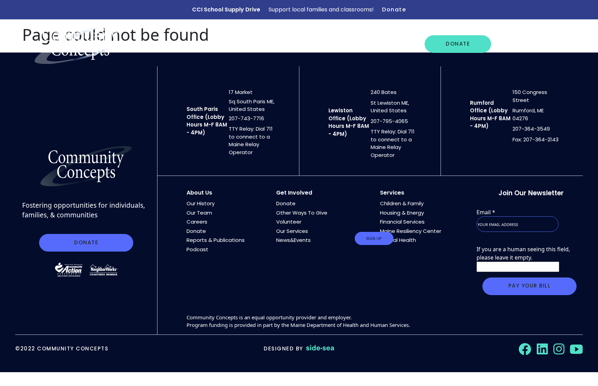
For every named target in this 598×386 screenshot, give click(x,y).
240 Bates (384, 92)
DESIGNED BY (283, 348)
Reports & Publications (216, 240)
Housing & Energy (402, 212)
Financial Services (402, 221)
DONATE (458, 43)
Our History (201, 203)
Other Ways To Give (301, 212)
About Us (193, 43)
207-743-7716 (246, 118)
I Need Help (396, 43)
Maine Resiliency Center (410, 231)
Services (392, 193)
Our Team (199, 212)
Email (486, 212)
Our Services (242, 43)
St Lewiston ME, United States (390, 106)
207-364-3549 (531, 128)
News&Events (293, 240)
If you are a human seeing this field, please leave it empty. (523, 253)
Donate (394, 9)
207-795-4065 (389, 121)
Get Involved (523, 43)
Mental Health (398, 240)
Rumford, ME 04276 (528, 114)
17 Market (241, 92)
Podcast (197, 249)
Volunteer (288, 221)
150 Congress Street (530, 96)
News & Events (301, 43)
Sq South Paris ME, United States (251, 105)
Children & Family (402, 203)
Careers (352, 43)
